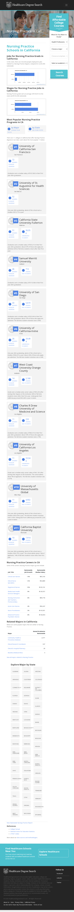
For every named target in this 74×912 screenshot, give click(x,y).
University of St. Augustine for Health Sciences (31, 186)
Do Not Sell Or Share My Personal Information (18, 905)
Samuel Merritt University (28, 260)
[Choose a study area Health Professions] (59, 42)
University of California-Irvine (28, 329)
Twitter (59, 882)
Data (12, 902)
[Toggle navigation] (66, 5)
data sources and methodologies (27, 837)
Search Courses (60, 74)
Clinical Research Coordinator (17, 644)
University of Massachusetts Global (29, 489)
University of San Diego (29, 293)
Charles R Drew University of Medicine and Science (32, 408)
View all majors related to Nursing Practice (20, 657)
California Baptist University (31, 528)
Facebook (60, 873)
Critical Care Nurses (14, 576)
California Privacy (30, 902)
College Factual (15, 829)
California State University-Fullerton (31, 221)
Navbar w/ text (24, 5)
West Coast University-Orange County (30, 367)
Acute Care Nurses (13, 606)
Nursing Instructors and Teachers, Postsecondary (14, 600)
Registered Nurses (14, 587)
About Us (6, 902)
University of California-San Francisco (27, 149)
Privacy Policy (19, 902)
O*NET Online (14, 834)
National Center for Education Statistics (22, 831)
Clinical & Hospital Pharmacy (16, 648)
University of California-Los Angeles (27, 447)
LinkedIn (59, 878)
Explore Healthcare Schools (49, 853)
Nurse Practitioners (14, 610)
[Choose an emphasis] (59, 56)
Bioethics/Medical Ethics (15, 653)
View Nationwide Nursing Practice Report (19, 823)
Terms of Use (37, 905)
